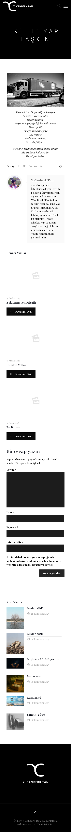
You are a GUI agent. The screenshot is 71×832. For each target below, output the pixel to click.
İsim (10, 512)
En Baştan (13, 427)
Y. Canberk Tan (42, 180)
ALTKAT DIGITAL (44, 824)
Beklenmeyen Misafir (21, 302)
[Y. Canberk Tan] (18, 6)
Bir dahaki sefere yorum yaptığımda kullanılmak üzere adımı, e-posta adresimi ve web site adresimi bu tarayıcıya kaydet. (34, 561)
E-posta (12, 527)
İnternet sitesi (15, 542)
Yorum (11, 469)
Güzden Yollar (16, 365)
